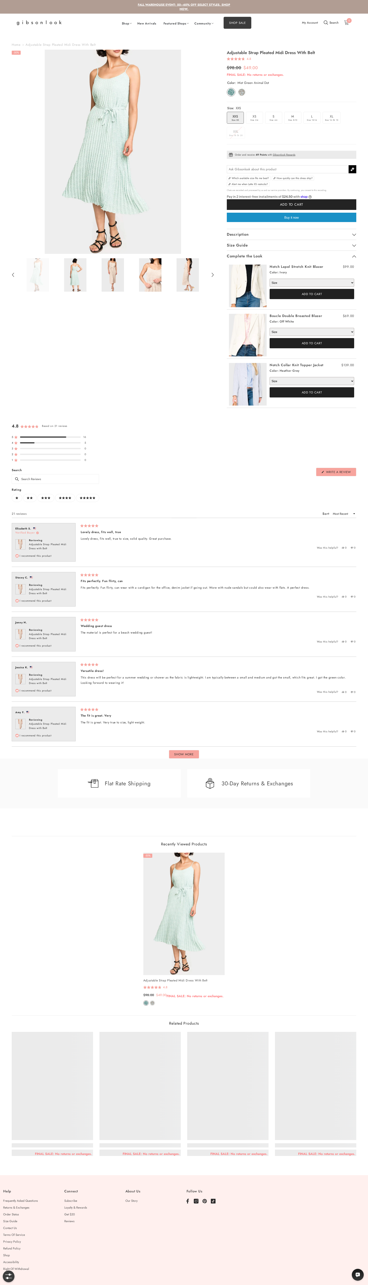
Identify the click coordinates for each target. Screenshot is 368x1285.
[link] (52, 1145)
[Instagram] (196, 1201)
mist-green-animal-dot (146, 1003)
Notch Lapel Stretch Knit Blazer (296, 266)
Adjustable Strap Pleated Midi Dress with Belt (175, 980)
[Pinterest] (204, 1201)
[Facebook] (187, 1201)
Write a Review (340, 473)
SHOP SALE (237, 23)
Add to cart (291, 204)
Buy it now (291, 217)
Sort (326, 513)
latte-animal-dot (152, 1003)
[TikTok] (213, 1201)
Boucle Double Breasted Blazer (296, 315)
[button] (13, 275)
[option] (113, 152)
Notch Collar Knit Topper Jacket (296, 365)
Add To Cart (312, 294)
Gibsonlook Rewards (284, 155)
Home (16, 45)
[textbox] (55, 479)
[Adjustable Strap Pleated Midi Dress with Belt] (184, 914)
